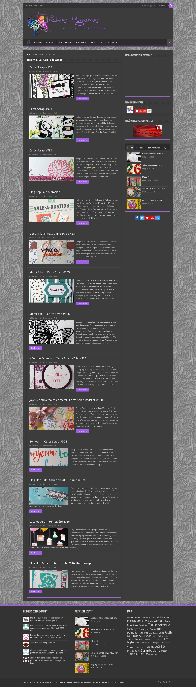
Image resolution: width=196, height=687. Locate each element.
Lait (162, 639)
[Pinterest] (148, 5)
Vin (157, 654)
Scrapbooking (150, 650)
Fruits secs (148, 639)
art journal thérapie (158, 617)
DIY (159, 629)
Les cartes (48, 72)
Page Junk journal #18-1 (152, 200)
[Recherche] (171, 5)
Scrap (51, 42)
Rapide (150, 646)
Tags (165, 148)
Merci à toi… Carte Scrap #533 (49, 272)
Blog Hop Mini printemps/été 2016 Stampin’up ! (60, 563)
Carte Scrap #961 (40, 109)
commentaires (154, 148)
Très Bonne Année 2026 (152, 165)
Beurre (167, 621)
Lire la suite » (82, 99)
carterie (164, 625)
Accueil (28, 42)
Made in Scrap (140, 643)
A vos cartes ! (154, 621)
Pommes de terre (133, 647)
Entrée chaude (152, 633)
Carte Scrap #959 (40, 67)
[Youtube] (151, 5)
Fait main (132, 635)
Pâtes (143, 647)
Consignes (144, 629)
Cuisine (81, 42)
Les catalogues (50, 526)
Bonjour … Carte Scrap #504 (48, 441)
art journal (143, 617)
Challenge (132, 629)
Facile (168, 632)
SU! (145, 653)
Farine (141, 636)
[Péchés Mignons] (65, 22)
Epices (161, 633)
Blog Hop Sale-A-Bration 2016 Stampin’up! (57, 480)
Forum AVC (156, 636)
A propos (105, 42)
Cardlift (143, 625)
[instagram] (154, 5)
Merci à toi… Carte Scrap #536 (49, 314)
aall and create (133, 617)
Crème (153, 629)
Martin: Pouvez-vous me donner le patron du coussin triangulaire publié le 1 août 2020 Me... (48, 628)
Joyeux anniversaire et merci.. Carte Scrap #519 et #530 (66, 400)
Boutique (132, 625)
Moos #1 (146, 177)
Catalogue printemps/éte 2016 (49, 521)
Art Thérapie (66, 42)
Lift (166, 639)
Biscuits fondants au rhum (153, 154)
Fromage (139, 639)
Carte (152, 625)
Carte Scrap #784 (40, 150)
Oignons (157, 642)
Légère (130, 642)
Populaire (140, 148)
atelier (141, 620)
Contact (115, 42)
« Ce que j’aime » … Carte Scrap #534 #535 (57, 358)
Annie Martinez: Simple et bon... (43, 643)
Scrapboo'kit (134, 650)
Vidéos (39, 42)
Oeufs (150, 642)
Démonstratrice (137, 632)
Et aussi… (93, 42)
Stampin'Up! (135, 654)
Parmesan (166, 643)
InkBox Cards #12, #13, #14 (153, 189)
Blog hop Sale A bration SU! (47, 192)
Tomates (151, 654)
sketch (164, 650)
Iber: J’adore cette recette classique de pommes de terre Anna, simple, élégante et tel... (48, 660)
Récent (130, 148)
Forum (147, 636)
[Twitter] (145, 5)
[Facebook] (142, 5)
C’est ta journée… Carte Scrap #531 (52, 233)
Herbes (156, 639)
